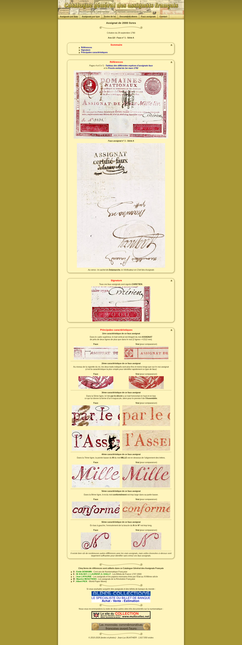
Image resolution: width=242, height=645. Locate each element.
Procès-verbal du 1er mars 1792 (123, 68)
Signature (85, 50)
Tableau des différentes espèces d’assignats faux (129, 66)
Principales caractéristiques (94, 52)
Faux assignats (148, 17)
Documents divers (128, 17)
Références (86, 47)
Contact (163, 17)
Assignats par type (91, 17)
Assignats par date (69, 17)
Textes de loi (110, 17)
